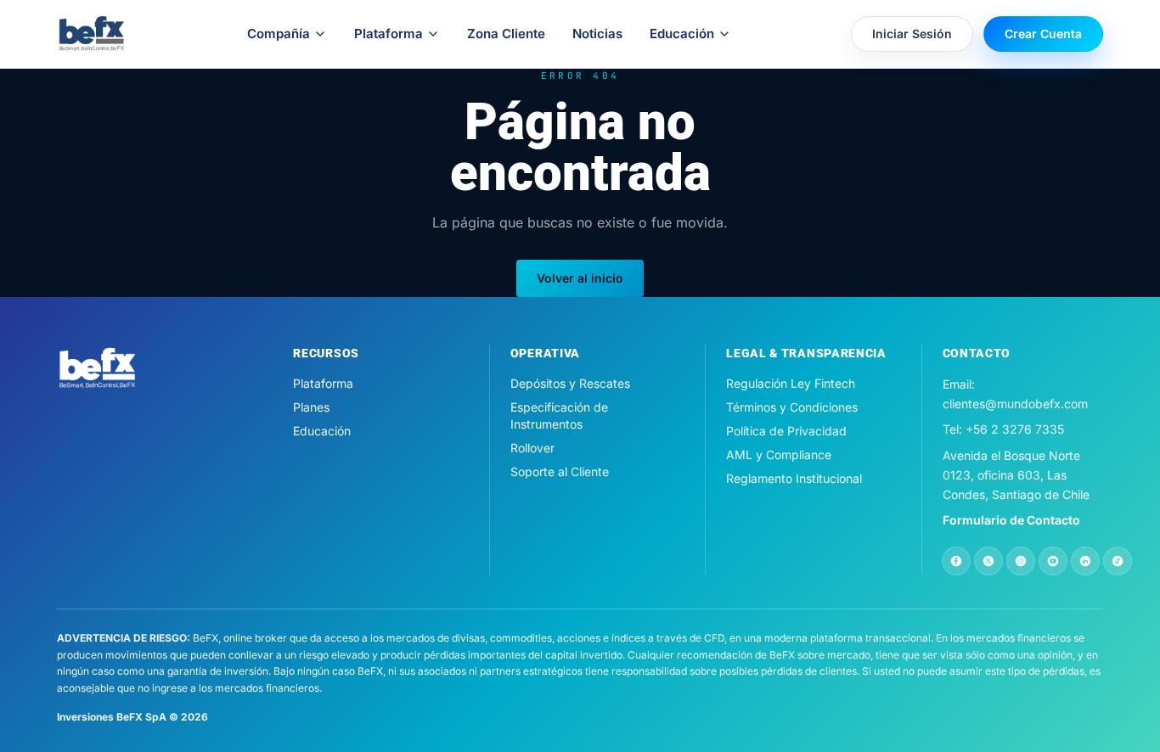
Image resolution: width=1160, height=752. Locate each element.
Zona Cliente (506, 33)
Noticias (597, 33)
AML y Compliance (778, 454)
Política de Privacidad (786, 431)
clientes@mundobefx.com (1015, 403)
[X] (988, 561)
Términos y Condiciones (792, 407)
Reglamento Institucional (794, 478)
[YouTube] (1053, 561)
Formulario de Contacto (1011, 520)
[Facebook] (956, 561)
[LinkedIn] (1085, 561)
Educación (682, 33)
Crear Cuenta (1043, 33)
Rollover (532, 448)
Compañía (278, 33)
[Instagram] (1020, 561)
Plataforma (388, 33)
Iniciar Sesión (912, 33)
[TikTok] (1117, 561)
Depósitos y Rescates (570, 383)
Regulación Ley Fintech (790, 383)
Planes (311, 407)
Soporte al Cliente (559, 471)
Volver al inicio (580, 278)
